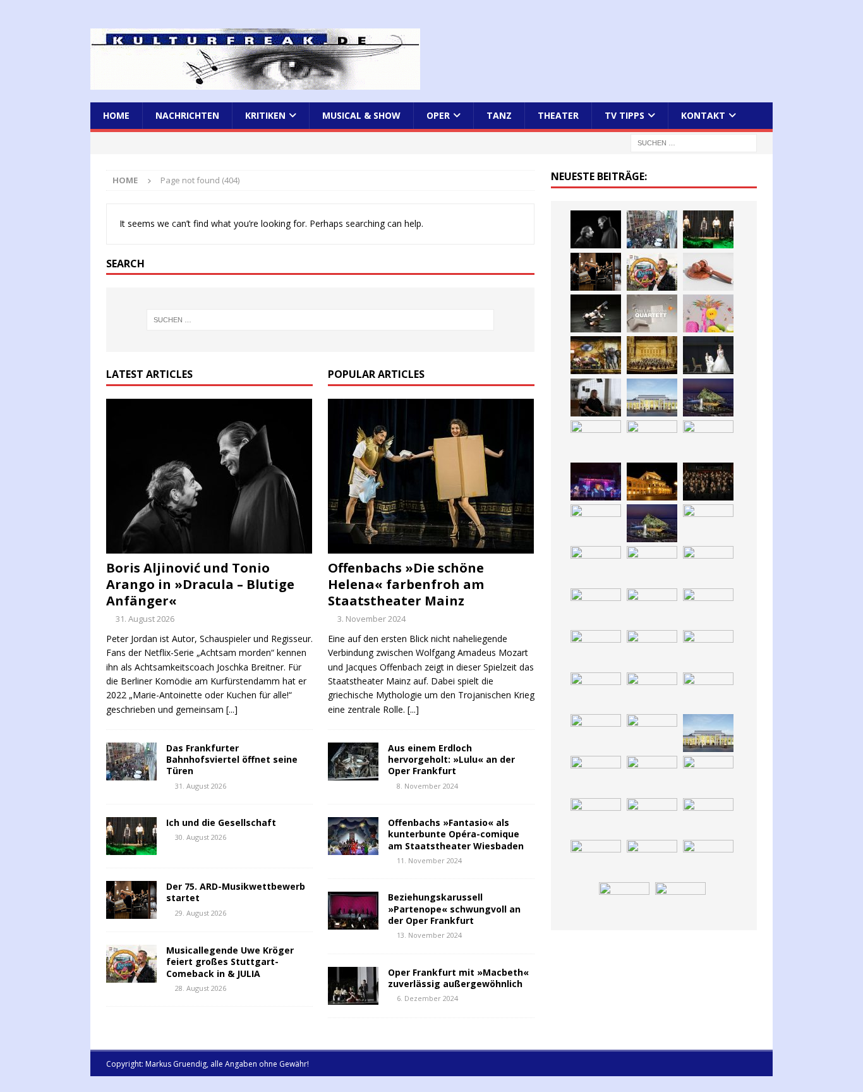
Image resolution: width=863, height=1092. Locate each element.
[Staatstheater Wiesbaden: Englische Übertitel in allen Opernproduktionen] (708, 523)
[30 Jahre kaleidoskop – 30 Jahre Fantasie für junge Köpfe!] (652, 439)
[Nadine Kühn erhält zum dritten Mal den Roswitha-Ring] (595, 733)
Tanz (499, 115)
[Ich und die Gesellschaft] (131, 836)
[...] (232, 709)
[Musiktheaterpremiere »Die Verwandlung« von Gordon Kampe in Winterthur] (595, 355)
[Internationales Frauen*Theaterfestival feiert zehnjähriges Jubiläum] (595, 817)
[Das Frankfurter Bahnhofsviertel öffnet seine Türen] (131, 761)
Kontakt (703, 115)
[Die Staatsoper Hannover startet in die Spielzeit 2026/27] (652, 481)
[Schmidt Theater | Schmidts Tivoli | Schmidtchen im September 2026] (708, 775)
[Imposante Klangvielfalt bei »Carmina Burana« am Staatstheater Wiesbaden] (595, 439)
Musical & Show (361, 115)
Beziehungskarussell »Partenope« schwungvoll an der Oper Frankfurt (454, 908)
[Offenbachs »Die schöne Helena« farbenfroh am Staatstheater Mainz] (431, 476)
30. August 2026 (200, 837)
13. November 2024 (429, 935)
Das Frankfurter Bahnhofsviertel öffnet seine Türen (232, 759)
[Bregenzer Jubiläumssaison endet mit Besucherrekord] (708, 397)
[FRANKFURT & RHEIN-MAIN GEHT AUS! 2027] (595, 859)
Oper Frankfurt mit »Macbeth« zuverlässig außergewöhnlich (458, 978)
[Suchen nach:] (694, 142)
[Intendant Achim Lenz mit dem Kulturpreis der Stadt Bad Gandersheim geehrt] (652, 817)
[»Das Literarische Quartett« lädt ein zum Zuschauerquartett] (652, 313)
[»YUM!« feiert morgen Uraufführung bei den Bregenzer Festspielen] (595, 649)
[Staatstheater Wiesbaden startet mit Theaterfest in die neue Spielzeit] (708, 649)
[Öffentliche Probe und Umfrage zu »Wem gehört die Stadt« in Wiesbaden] (652, 397)
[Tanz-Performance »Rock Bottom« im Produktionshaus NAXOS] (595, 313)
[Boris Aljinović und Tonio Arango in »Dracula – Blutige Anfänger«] (209, 476)
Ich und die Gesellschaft (221, 822)
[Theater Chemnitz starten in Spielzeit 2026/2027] (652, 859)
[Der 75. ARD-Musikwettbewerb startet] (131, 900)
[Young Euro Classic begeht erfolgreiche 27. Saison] (595, 775)
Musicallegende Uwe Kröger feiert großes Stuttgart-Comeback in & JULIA (230, 961)
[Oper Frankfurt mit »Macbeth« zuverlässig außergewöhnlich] (353, 986)
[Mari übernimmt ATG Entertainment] (708, 565)
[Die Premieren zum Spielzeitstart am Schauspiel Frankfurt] (595, 691)
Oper (438, 115)
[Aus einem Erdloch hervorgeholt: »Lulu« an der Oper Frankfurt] (353, 761)
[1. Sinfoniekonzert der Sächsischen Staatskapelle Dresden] (652, 355)
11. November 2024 (429, 860)
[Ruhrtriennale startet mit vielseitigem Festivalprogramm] (708, 859)
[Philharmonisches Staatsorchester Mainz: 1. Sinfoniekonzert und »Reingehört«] (708, 481)
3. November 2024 (371, 618)
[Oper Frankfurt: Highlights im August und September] (624, 901)
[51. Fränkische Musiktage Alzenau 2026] (708, 439)
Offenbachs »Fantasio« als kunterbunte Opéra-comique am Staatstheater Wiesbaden (456, 833)
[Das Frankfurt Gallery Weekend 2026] (652, 649)
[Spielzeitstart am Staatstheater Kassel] (708, 313)
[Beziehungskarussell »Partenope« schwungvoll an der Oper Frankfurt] (353, 911)
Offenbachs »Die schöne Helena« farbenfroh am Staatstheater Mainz (406, 584)
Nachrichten (187, 115)
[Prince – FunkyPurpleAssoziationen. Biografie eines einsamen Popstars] (652, 607)
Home (116, 115)
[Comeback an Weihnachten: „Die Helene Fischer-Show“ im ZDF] (595, 523)
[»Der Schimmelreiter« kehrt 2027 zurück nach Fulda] (595, 607)
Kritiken (265, 115)
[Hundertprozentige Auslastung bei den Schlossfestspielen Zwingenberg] (595, 481)
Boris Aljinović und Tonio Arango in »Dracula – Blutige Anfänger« (200, 584)
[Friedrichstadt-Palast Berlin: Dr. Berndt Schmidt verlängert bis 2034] (708, 817)
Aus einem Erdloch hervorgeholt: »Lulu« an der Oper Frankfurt (451, 759)
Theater (558, 115)
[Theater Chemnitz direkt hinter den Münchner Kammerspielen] (680, 901)
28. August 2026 (200, 988)
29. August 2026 (200, 913)
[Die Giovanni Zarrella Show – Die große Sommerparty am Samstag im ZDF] (708, 691)
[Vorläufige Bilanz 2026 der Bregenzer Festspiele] (652, 523)
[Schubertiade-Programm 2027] (652, 565)
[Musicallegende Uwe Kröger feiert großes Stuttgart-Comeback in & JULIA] (131, 964)
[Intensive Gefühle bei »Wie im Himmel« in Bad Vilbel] (652, 775)
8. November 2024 (427, 786)
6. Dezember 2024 (427, 998)
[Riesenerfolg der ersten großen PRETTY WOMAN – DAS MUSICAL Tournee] (708, 607)
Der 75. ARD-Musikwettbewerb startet (235, 892)
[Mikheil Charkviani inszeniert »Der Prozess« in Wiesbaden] (708, 272)
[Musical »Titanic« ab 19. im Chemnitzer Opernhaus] (652, 691)
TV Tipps (624, 115)
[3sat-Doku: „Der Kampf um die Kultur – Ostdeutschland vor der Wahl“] (595, 397)
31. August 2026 (145, 618)
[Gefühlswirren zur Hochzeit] (708, 355)
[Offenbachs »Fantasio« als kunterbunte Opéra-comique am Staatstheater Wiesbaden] (353, 836)
